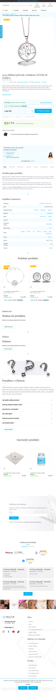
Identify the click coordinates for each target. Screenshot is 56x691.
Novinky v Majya (32, 632)
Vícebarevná (49, 233)
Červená (39, 231)
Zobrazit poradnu (8, 429)
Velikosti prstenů (33, 665)
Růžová (28, 231)
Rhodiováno (49, 224)
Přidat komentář (8, 349)
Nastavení (28, 684)
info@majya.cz (9, 156)
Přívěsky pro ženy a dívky (46, 203)
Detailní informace (6, 94)
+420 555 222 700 (10, 152)
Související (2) (44, 167)
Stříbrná (23, 231)
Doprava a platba (33, 651)
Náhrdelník (43, 210)
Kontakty (31, 621)
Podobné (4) (20, 167)
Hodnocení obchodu (28, 542)
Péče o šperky (32, 668)
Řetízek (50, 210)
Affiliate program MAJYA (34, 635)
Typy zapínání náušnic (34, 670)
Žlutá (50, 231)
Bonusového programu (28, 123)
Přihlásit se (14, 518)
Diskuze (36, 167)
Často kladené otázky (34, 673)
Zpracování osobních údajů (35, 657)
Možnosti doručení (47, 102)
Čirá (34, 231)
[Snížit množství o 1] (26, 110)
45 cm (50, 228)
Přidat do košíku (44, 111)
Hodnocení (28, 167)
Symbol (50, 216)
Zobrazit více (28, 593)
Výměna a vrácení (33, 646)
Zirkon (50, 220)
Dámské (50, 237)
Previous (2, 281)
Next (53, 281)
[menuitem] (5, 10)
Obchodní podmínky (33, 654)
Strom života (43, 216)
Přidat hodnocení (8, 326)
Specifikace (12, 167)
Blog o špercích (32, 627)
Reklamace (31, 648)
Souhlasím (33, 687)
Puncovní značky (33, 676)
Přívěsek (36, 210)
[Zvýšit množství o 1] (32, 110)
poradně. (33, 161)
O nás (30, 624)
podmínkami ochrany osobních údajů (32, 522)
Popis (5, 167)
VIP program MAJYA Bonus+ (35, 629)
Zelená (44, 231)
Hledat (31, 5)
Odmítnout (22, 687)
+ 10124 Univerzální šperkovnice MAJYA (24, 134)
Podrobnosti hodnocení (22, 82)
